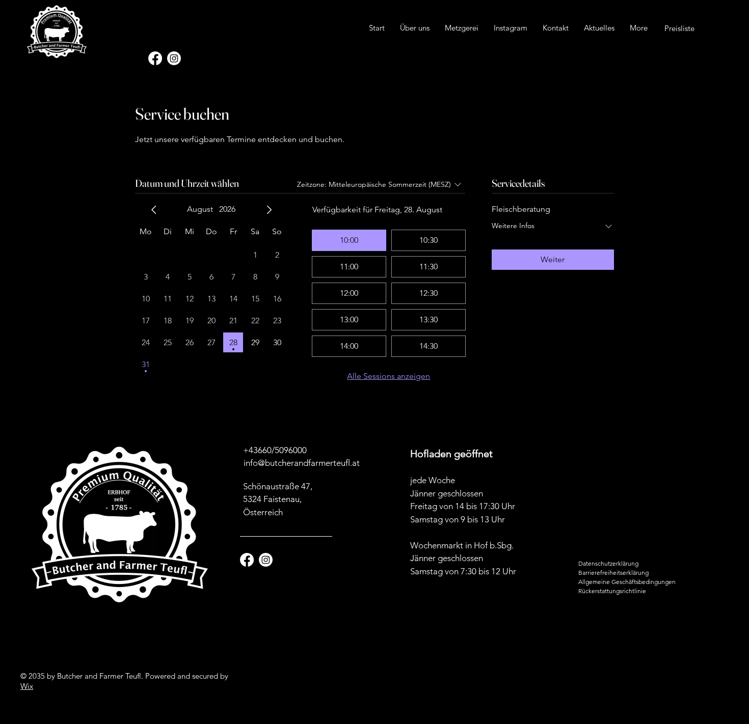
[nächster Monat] (269, 210)
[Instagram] (174, 58)
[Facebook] (155, 58)
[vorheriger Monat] (154, 210)
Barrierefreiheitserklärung (613, 572)
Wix (26, 686)
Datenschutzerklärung (608, 563)
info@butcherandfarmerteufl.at (302, 463)
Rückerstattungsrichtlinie (612, 591)
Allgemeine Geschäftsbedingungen (627, 582)
